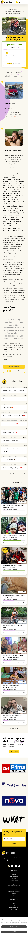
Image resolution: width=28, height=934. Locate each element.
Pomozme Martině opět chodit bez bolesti (12, 626)
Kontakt (14, 904)
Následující (14, 476)
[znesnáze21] (6, 2)
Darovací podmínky (14, 881)
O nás (14, 906)
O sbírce (9, 73)
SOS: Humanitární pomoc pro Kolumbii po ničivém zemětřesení (13, 507)
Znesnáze (13, 899)
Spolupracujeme (14, 910)
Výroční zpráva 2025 (14, 908)
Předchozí (3, 474)
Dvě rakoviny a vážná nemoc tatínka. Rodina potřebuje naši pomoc (13, 656)
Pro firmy (14, 879)
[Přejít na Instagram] (12, 866)
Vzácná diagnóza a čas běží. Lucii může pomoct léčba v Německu (13, 537)
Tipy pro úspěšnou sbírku (14, 891)
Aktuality (8, 76)
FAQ (21, 76)
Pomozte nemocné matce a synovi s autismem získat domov (12, 716)
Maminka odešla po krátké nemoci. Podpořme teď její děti (12, 566)
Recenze (14, 893)
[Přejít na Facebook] (9, 866)
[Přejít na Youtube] (16, 866)
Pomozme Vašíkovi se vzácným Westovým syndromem (11, 686)
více (14, 923)
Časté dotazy (14, 889)
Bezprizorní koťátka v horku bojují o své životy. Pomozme (14, 597)
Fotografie (18, 73)
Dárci (15, 76)
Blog (14, 895)
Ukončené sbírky (14, 877)
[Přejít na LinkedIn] (19, 866)
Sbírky (14, 875)
